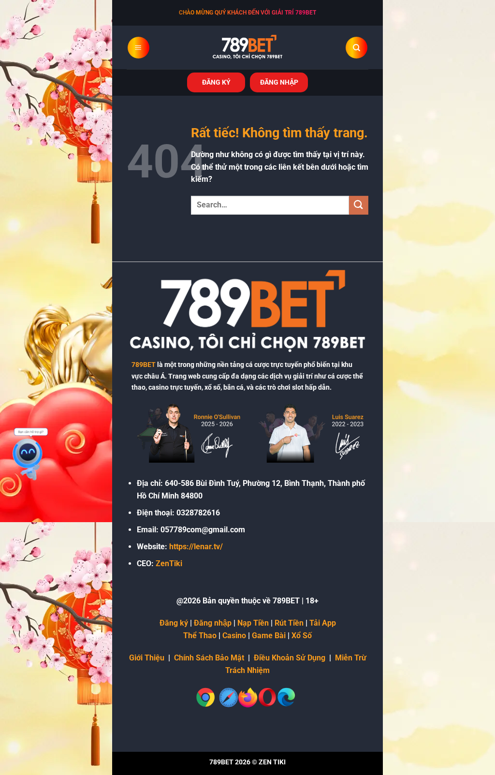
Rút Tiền (289, 623)
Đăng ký (174, 623)
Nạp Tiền (253, 623)
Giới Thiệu (146, 657)
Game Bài (269, 635)
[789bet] (247, 47)
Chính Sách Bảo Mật (209, 657)
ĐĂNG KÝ (216, 82)
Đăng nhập (213, 623)
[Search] (356, 47)
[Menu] (138, 47)
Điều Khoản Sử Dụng (289, 657)
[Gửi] (358, 205)
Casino (234, 635)
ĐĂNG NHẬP (279, 82)
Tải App (322, 623)
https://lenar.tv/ (196, 546)
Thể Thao (200, 635)
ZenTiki (169, 563)
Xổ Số (301, 635)
